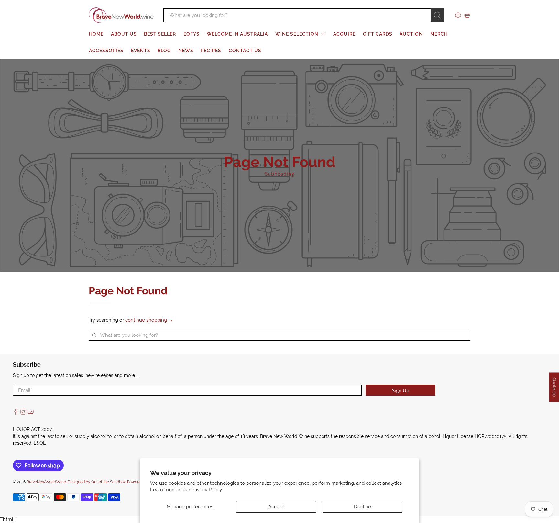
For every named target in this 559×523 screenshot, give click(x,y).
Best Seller (160, 34)
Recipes (211, 50)
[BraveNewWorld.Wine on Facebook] (16, 412)
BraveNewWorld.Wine (46, 482)
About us (124, 34)
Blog (164, 50)
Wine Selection (296, 34)
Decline (362, 507)
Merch (439, 34)
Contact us (245, 50)
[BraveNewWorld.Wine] (121, 15)
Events (140, 50)
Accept (276, 507)
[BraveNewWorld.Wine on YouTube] (31, 412)
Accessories (106, 50)
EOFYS (191, 34)
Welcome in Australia (237, 34)
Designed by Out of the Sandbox (97, 482)
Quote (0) (554, 387)
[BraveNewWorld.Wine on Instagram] (23, 412)
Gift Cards (377, 34)
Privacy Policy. (207, 490)
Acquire (344, 34)
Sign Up (400, 390)
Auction (411, 34)
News (185, 50)
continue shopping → (149, 320)
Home (96, 34)
